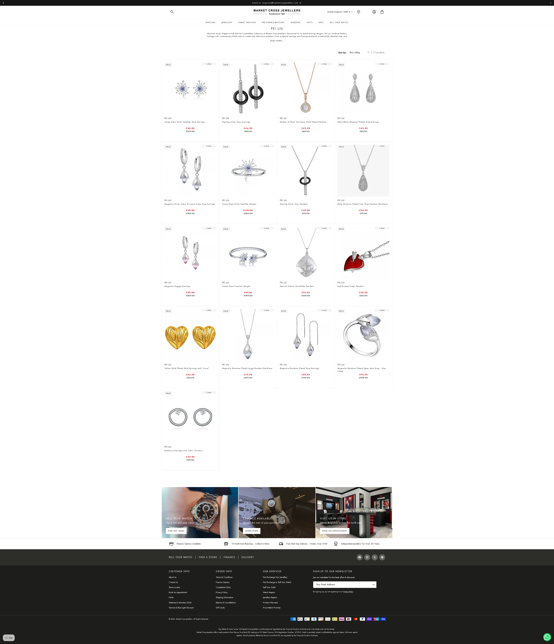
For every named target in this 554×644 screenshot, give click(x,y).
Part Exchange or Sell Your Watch (277, 582)
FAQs (171, 597)
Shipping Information (224, 597)
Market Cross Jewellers (184, 619)
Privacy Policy (222, 592)
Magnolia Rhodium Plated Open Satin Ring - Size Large (362, 369)
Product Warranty (270, 602)
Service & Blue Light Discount (181, 607)
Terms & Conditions (224, 577)
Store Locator (174, 587)
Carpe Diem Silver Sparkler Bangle (239, 204)
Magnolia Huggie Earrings (177, 286)
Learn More (251, 530)
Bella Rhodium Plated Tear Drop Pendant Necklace (363, 204)
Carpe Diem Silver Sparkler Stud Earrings (184, 122)
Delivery (248, 557)
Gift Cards (220, 607)
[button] (172, 12)
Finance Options (222, 582)
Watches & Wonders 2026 (180, 602)
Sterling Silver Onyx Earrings (236, 122)
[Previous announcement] (3, 3)
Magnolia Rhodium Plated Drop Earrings (299, 368)
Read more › (277, 40)
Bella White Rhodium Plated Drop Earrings (358, 122)
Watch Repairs (269, 592)
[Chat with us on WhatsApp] (547, 637)
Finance (229, 557)
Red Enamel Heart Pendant (351, 286)
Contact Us (173, 582)
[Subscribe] (373, 584)
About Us (172, 577)
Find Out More (176, 530)
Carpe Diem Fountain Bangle (236, 286)
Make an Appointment (334, 530)
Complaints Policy (223, 587)
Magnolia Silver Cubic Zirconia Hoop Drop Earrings (189, 204)
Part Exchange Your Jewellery (275, 577)
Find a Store (208, 557)
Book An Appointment (178, 592)
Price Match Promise (271, 607)
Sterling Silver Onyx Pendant (294, 204)
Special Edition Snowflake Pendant (297, 286)
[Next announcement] (551, 3)
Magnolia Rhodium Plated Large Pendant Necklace (247, 368)
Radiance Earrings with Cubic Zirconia (183, 450)
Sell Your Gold (269, 587)
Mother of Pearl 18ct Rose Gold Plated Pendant (303, 122)
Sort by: (342, 52)
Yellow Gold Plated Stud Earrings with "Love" (186, 368)
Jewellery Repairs (270, 597)
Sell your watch (180, 557)
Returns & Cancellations (226, 602)
